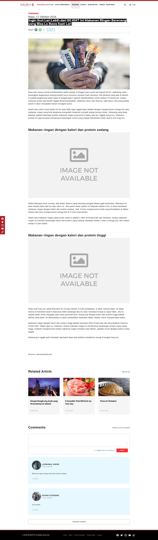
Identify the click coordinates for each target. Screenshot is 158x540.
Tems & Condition (79, 535)
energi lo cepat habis (106, 312)
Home (65, 535)
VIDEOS (102, 4)
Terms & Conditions (109, 450)
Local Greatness (62, 4)
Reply (36, 478)
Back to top (126, 372)
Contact (99, 535)
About (70, 535)
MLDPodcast (93, 4)
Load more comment (79, 522)
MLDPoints (110, 4)
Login (134, 4)
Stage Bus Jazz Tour (45, 4)
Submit (122, 450)
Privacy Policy (91, 535)
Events (83, 4)
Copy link (51, 29)
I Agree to (105, 450)
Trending (75, 4)
